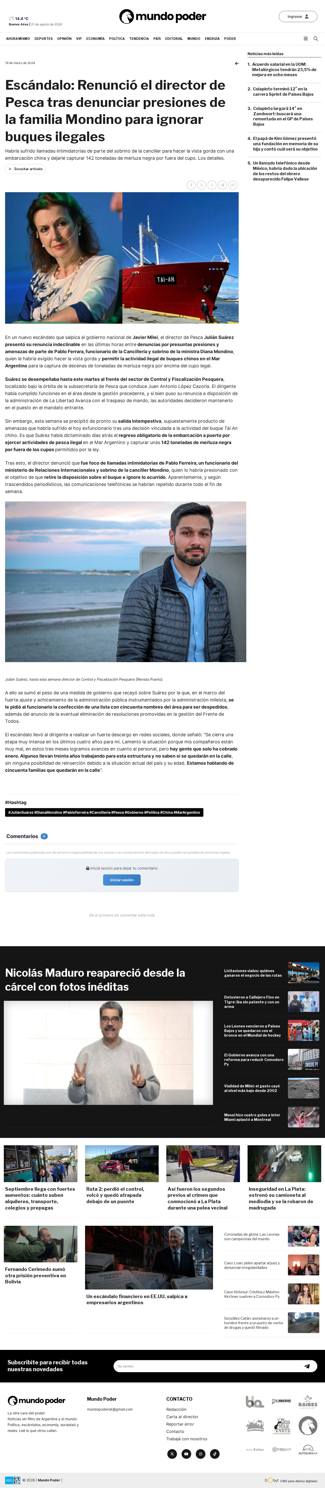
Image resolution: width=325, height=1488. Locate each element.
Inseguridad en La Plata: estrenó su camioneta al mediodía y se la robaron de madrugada (281, 1198)
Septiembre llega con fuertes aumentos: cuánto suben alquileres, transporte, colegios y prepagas (40, 1198)
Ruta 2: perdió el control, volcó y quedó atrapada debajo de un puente (115, 1195)
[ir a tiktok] (215, 1454)
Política (117, 39)
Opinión (64, 39)
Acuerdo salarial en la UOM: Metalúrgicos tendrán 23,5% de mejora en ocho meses (284, 69)
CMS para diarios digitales (298, 1481)
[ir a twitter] (172, 1454)
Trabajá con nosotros (186, 1438)
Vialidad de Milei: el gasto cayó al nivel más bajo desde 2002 (252, 1088)
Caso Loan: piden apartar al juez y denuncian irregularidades (252, 1265)
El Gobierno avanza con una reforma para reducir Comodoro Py (254, 1059)
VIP (79, 39)
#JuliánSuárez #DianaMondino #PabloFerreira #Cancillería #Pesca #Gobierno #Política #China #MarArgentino (104, 812)
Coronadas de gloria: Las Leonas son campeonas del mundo (252, 1236)
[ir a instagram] (200, 1454)
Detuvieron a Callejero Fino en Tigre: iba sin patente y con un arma (251, 1001)
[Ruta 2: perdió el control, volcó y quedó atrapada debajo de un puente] (122, 1163)
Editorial (174, 39)
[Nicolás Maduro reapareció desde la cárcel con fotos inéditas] (108, 1053)
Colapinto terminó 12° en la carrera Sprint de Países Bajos (283, 92)
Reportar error (180, 1424)
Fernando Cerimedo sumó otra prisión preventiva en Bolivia (35, 1275)
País (157, 39)
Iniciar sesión (122, 880)
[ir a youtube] (186, 1454)
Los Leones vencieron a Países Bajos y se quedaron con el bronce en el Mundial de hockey (252, 1030)
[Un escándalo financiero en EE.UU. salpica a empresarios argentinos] (149, 1257)
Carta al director (182, 1416)
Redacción (176, 1409)
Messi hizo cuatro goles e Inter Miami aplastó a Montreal (252, 1117)
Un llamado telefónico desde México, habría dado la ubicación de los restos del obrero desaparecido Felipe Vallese (285, 171)
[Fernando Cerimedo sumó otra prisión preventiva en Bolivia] (40, 1244)
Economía (95, 39)
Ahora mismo (18, 39)
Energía (212, 39)
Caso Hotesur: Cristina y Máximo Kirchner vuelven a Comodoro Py (252, 1294)
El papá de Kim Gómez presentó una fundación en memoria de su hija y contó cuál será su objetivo (285, 144)
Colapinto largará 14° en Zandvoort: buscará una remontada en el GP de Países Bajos (283, 116)
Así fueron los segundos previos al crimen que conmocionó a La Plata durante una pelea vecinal (198, 1198)
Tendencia (139, 39)
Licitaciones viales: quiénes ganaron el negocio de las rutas (253, 973)
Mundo (193, 39)
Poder (230, 39)
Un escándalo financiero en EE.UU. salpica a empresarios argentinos (136, 1300)
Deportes (44, 39)
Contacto (175, 1431)
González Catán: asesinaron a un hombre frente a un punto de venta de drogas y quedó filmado (253, 1323)
